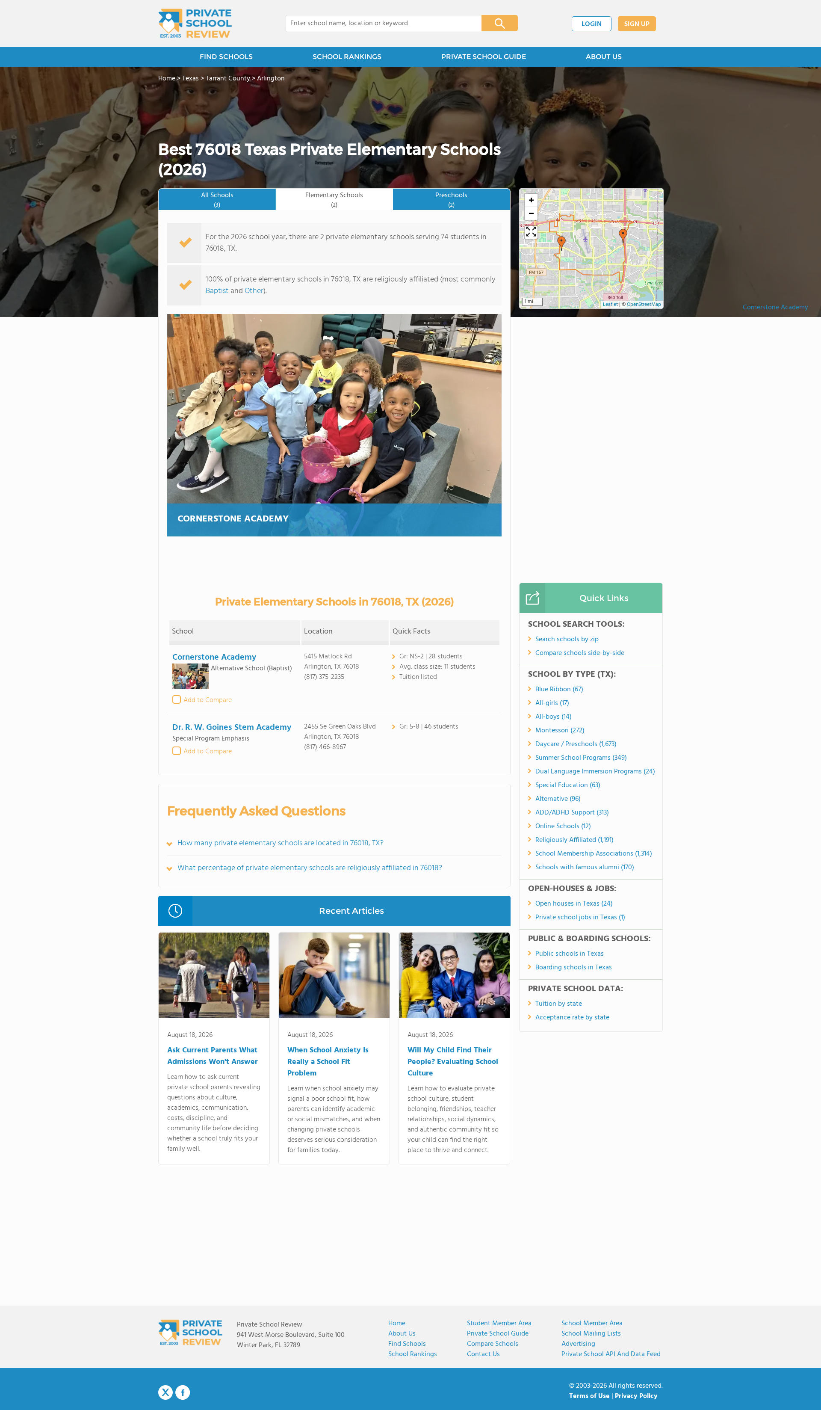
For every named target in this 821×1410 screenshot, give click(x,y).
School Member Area (592, 1323)
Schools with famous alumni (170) (584, 867)
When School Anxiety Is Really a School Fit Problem (328, 1062)
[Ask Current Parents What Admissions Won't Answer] (214, 977)
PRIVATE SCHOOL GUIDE (483, 57)
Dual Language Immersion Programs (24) (595, 772)
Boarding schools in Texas (573, 968)
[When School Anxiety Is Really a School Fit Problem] (334, 977)
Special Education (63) (567, 785)
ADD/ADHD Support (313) (572, 813)
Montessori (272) (560, 731)
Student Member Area (499, 1323)
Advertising (578, 1344)
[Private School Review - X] (165, 1393)
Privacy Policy (636, 1396)
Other (254, 291)
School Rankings (412, 1354)
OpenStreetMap (644, 304)
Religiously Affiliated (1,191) (574, 840)
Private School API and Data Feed (611, 1354)
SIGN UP (637, 24)
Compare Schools (492, 1344)
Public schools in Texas (569, 954)
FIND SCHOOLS (226, 57)
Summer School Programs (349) (581, 758)
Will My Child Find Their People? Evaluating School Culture (453, 1062)
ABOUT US (604, 57)
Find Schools (407, 1344)
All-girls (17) (552, 703)
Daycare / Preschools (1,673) (576, 744)
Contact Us (483, 1354)
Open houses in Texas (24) (574, 904)
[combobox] (378, 23)
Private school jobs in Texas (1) (580, 917)
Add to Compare (207, 700)
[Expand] (531, 232)
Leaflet (610, 304)
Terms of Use (589, 1396)
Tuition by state (558, 1004)
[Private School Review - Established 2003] (195, 23)
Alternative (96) (558, 799)
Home (396, 1323)
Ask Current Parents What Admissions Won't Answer (212, 1056)
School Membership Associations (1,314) (593, 854)
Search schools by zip (567, 639)
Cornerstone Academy (775, 307)
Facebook (182, 1392)
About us (402, 1334)
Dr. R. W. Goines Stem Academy (231, 728)
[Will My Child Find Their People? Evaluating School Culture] (454, 977)
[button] (623, 236)
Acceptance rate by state (572, 1018)
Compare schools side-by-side (579, 653)
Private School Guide (498, 1334)
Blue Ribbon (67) (559, 689)
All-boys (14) (553, 717)
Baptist (217, 291)
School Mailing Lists (591, 1334)
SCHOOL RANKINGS (347, 57)
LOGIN (592, 24)
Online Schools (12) (563, 826)
